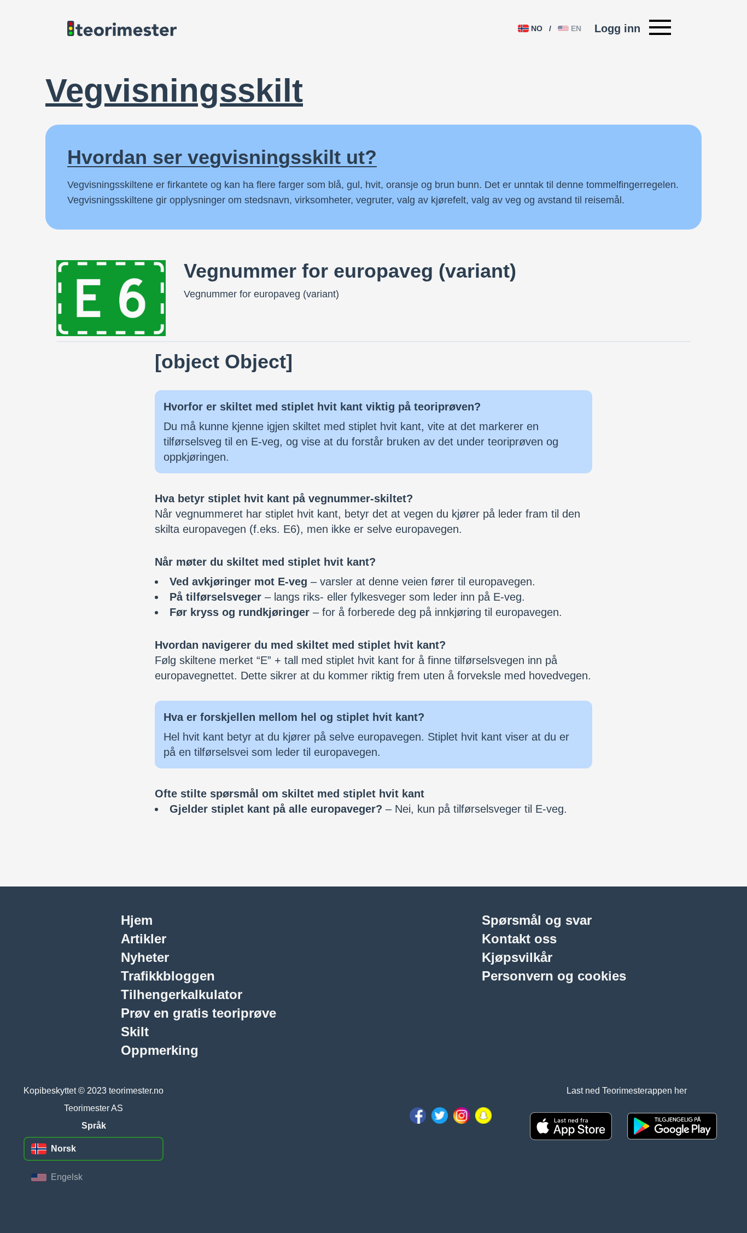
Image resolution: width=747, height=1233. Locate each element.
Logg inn (617, 28)
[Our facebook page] (418, 1115)
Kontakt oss (519, 938)
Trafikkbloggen (168, 975)
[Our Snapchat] (483, 1115)
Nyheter (145, 957)
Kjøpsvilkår (517, 957)
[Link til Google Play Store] (672, 1126)
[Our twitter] (439, 1115)
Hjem (137, 920)
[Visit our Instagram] (461, 1115)
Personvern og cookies (554, 975)
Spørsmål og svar (537, 920)
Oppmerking (160, 1050)
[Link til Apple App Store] (571, 1126)
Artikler (143, 938)
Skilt (135, 1031)
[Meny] (660, 28)
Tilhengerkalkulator (181, 994)
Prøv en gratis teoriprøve (198, 1013)
